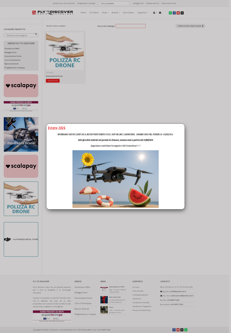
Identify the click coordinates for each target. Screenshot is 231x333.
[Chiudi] (179, 126)
